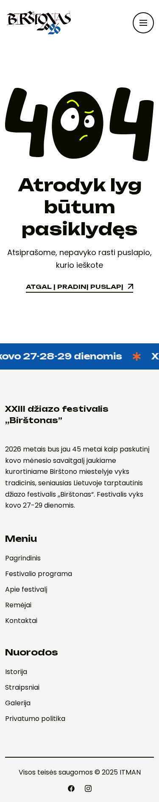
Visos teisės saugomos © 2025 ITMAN (80, 772)
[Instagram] (88, 788)
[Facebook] (71, 788)
